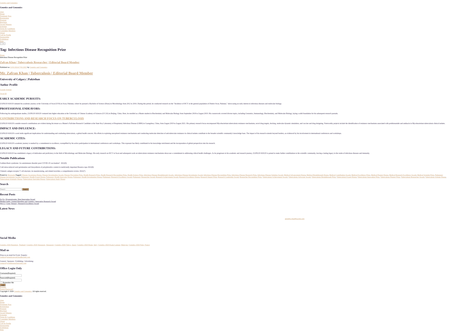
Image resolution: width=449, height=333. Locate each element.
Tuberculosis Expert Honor (347, 177)
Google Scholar (6, 90)
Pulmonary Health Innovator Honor (59, 177)
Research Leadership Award (228, 177)
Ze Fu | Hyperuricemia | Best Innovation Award (17, 199)
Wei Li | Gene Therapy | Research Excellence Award (19, 204)
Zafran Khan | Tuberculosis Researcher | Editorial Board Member (40, 62)
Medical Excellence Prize (360, 175)
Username (7, 273)
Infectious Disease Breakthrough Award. (159, 175)
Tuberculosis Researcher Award (412, 177)
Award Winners (6, 24)
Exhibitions (4, 39)
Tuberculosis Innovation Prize (368, 177)
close (2, 12)
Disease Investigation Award (52, 175)
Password (7, 278)
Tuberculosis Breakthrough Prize (323, 177)
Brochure (3, 22)
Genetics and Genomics (9, 3)
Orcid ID (3, 94)
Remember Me (8, 283)
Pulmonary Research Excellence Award (117, 177)
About (2, 33)
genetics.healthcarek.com (294, 217)
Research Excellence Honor (189, 177)
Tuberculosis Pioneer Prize (390, 177)
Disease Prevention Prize (73, 175)
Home (2, 14)
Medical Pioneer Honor (379, 175)
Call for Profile (5, 35)
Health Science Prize (135, 175)
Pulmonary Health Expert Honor (33, 177)
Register (3, 287)
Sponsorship (4, 37)
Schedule (3, 27)
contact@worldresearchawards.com (13, 263)
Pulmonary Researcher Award (144, 177)
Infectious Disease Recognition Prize (217, 175)
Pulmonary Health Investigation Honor (87, 177)
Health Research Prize (91, 175)
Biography (12, 175)
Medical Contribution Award (339, 175)
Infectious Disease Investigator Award (189, 175)
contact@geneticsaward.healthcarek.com (15, 257)
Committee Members (7, 31)
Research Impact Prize (209, 177)
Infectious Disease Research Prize (244, 175)
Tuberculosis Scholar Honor (435, 177)
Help (2, 41)
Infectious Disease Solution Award (270, 175)
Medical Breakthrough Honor (317, 175)
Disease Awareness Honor (31, 175)
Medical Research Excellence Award (402, 175)
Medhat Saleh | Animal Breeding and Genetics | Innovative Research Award (28, 201)
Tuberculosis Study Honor (55, 179)
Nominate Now (5, 16)
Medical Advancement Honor (295, 175)
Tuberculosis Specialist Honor (34, 179)
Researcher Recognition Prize (251, 177)
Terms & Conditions (7, 29)
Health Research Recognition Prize (114, 175)
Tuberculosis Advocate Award (299, 177)
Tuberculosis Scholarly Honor (11, 179)
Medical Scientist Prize (425, 175)
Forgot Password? (6, 289)
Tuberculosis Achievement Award (275, 177)
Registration (4, 18)
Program (3, 20)
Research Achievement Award (167, 177)
